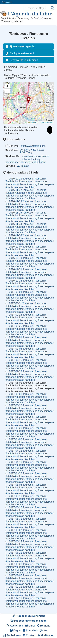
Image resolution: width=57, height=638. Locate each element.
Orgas (17, 630)
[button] (28, 100)
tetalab (32, 162)
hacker (24, 162)
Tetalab (25, 166)
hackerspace (13, 162)
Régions (45, 625)
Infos (44, 630)
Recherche (16, 625)
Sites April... (7, 2)
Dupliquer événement (22, 53)
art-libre (41, 162)
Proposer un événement (30, 616)
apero (25, 156)
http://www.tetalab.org (33, 146)
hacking (35, 159)
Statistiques (13, 635)
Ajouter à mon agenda (22, 46)
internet (26, 159)
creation (44, 156)
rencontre (34, 156)
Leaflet (33, 122)
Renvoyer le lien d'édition (24, 60)
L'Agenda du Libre (29, 14)
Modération (47, 635)
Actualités (31, 630)
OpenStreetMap (46, 122)
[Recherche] (52, 8)
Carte (31, 625)
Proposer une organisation (30, 620)
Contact (30, 635)
